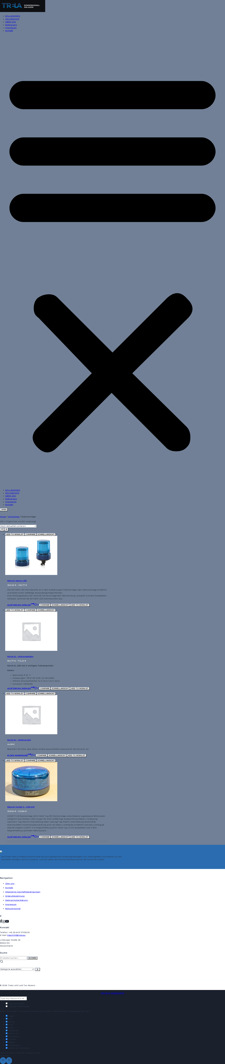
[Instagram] (3, 922)
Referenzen (11, 25)
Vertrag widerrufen (112, 993)
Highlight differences (19, 1006)
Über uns (9, 883)
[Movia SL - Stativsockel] (31, 733)
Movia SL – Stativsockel (19, 740)
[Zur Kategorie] (37, 969)
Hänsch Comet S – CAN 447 (21, 807)
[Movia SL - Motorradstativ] (31, 650)
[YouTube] (7, 922)
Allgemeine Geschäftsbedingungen (22, 892)
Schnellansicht (46, 534)
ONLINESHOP (12, 19)
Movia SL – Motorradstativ (20, 656)
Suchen (32, 958)
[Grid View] (2, 529)
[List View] (6, 529)
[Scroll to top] (3, 1060)
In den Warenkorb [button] (17, 755)
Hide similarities (16, 1003)
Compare (30, 534)
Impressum (11, 28)
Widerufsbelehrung (15, 896)
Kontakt (9, 31)
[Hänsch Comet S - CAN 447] (31, 800)
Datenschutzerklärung (16, 900)
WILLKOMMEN (12, 16)
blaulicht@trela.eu (16, 935)
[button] (112, 260)
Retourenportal (13, 908)
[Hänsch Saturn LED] (31, 574)
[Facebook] (1, 922)
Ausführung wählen (19, 605)
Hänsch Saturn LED (17, 581)
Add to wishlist (15, 534)
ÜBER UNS (10, 22)
